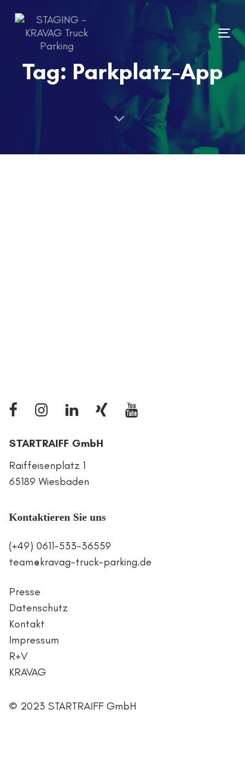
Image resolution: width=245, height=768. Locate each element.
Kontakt (27, 623)
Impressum (34, 639)
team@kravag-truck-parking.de (80, 561)
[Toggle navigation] (194, 33)
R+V (18, 656)
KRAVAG (27, 672)
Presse (24, 591)
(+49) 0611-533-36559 (60, 545)
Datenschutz (38, 607)
